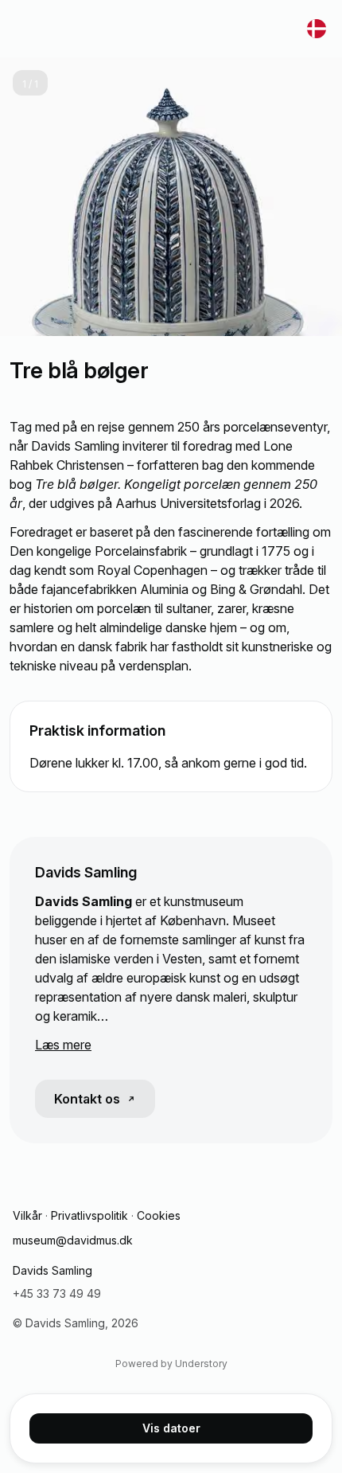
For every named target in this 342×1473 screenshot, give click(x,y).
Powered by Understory (171, 1363)
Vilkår (27, 1215)
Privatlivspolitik (89, 1215)
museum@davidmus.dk (73, 1240)
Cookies (159, 1215)
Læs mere (63, 1045)
